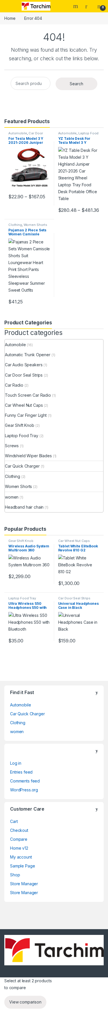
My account (21, 857)
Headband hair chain (24, 507)
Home (9, 18)
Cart (14, 821)
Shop (15, 874)
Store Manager (24, 883)
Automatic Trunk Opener (27, 354)
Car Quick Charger (22, 466)
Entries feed (21, 772)
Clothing (15, 225)
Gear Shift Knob (19, 425)
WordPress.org (24, 789)
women (11, 497)
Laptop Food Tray (78, 135)
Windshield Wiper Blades (28, 455)
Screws (12, 445)
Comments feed (25, 780)
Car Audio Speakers (23, 364)
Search (76, 6)
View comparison (25, 1001)
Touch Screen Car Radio (28, 395)
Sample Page (22, 865)
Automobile (17, 133)
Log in (15, 763)
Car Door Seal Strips (24, 375)
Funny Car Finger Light (26, 415)
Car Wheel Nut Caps (24, 405)
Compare (18, 839)
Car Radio (14, 385)
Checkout (19, 830)
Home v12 (19, 848)
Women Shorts (35, 225)
